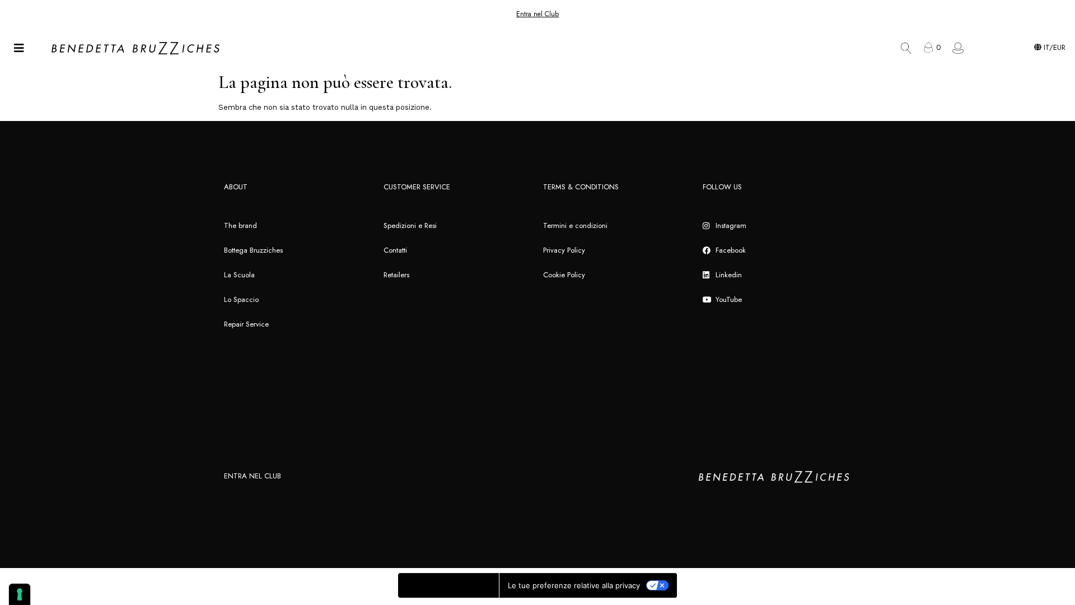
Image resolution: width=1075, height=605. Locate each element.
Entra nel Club (537, 14)
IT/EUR (1053, 47)
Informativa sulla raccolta (448, 585)
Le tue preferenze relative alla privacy (574, 585)
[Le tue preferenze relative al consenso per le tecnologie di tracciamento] (19, 594)
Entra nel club (252, 476)
